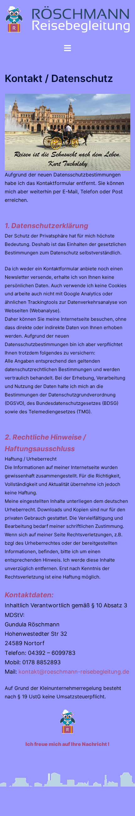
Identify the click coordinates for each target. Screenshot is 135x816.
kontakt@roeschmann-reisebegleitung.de (74, 671)
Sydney (82, 805)
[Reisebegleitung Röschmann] (68, 21)
